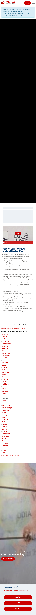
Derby (4, 365)
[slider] (17, 242)
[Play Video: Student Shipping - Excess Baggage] (18, 233)
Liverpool (5, 398)
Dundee (4, 367)
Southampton (6, 434)
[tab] (18, 208)
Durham (4, 370)
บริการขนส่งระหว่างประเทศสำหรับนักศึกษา (14, 325)
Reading (4, 427)
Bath (3, 339)
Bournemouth (6, 344)
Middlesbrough (7, 408)
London (4, 401)
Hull (3, 386)
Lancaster (5, 391)
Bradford (5, 346)
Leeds (4, 393)
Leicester (5, 396)
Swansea (5, 443)
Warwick (5, 450)
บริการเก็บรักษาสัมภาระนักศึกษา (10, 455)
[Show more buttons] (31, 242)
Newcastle (5, 410)
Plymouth (5, 420)
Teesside (5, 448)
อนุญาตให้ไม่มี (18, 603)
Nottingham (6, 415)
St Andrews (5, 436)
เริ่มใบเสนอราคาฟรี (8, 559)
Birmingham (6, 341)
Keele (4, 389)
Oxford (4, 417)
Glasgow (5, 377)
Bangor (4, 337)
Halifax (4, 382)
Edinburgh (5, 372)
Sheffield (5, 431)
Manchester (6, 405)
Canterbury (6, 356)
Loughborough (7, 403)
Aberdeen (5, 334)
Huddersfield (6, 384)
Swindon (5, 446)
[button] (18, 208)
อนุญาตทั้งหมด (18, 597)
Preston (4, 424)
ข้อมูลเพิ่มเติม (18, 608)
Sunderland (6, 441)
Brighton (5, 348)
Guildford (5, 379)
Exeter (4, 375)
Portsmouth (6, 422)
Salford (4, 429)
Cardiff (4, 358)
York (3, 453)
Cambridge (6, 353)
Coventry (5, 363)
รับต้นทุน (27, 3)
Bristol (4, 351)
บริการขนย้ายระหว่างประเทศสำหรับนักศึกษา (14, 332)
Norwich (4, 412)
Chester (4, 360)
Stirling (4, 439)
